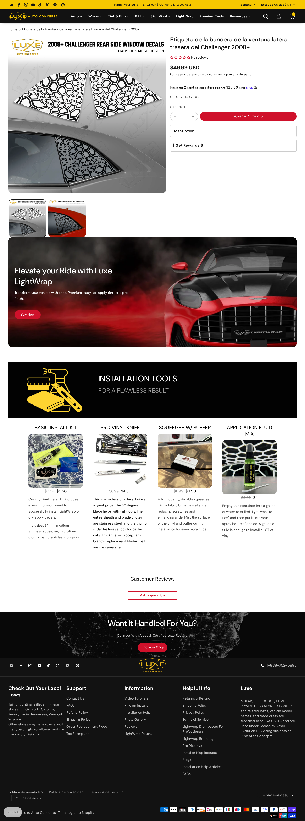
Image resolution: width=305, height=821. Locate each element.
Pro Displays (192, 745)
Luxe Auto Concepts (39, 812)
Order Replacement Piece (86, 726)
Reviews (130, 726)
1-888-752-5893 (282, 665)
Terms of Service (196, 719)
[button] (76, 16)
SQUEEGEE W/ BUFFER (185, 427)
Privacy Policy (194, 712)
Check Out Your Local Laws (34, 691)
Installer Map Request (200, 753)
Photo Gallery (135, 719)
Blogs (187, 760)
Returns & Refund (196, 698)
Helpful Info (196, 688)
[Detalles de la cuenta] (278, 16)
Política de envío (28, 798)
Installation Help (137, 712)
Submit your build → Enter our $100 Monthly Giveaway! (152, 4)
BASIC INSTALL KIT (56, 427)
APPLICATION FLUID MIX (249, 430)
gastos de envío (187, 74)
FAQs (70, 705)
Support (76, 688)
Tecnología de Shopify (76, 812)
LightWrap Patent (138, 733)
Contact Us (75, 698)
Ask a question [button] (152, 595)
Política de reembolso (25, 792)
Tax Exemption (77, 733)
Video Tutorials (136, 698)
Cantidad (177, 107)
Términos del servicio (106, 792)
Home (12, 29)
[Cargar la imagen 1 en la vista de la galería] (27, 218)
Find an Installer (137, 705)
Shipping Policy (78, 719)
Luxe (246, 688)
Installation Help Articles (202, 767)
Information (138, 688)
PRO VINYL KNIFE (120, 427)
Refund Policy (77, 712)
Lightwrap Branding (198, 738)
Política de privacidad (66, 792)
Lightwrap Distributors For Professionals (203, 729)
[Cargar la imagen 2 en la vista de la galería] (67, 218)
